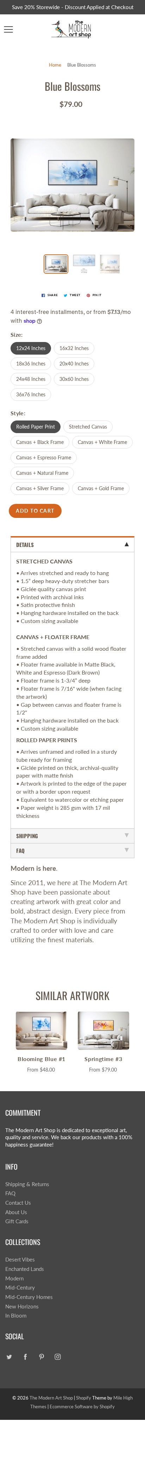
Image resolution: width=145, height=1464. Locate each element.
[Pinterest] (41, 1356)
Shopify (83, 1398)
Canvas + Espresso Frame (43, 457)
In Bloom (15, 1316)
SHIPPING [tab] (27, 836)
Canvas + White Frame (102, 442)
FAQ (10, 1193)
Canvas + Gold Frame (101, 488)
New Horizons (22, 1306)
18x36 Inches (30, 364)
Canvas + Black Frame (40, 442)
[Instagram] (57, 1356)
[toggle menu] (8, 29)
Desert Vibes (20, 1260)
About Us (16, 1212)
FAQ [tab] (20, 850)
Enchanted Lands (24, 1269)
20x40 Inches (74, 364)
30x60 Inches (74, 379)
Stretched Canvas (88, 427)
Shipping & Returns (27, 1184)
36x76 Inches (30, 394)
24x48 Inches (30, 379)
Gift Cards (17, 1221)
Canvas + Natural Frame (42, 473)
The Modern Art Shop (51, 1398)
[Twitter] (9, 1356)
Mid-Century (20, 1288)
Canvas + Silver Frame (40, 488)
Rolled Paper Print (35, 427)
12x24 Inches (30, 348)
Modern (14, 1278)
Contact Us (18, 1203)
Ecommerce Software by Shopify (82, 1406)
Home (55, 65)
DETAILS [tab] (25, 544)
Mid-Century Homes (29, 1297)
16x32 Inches (74, 348)
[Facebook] (25, 1356)
